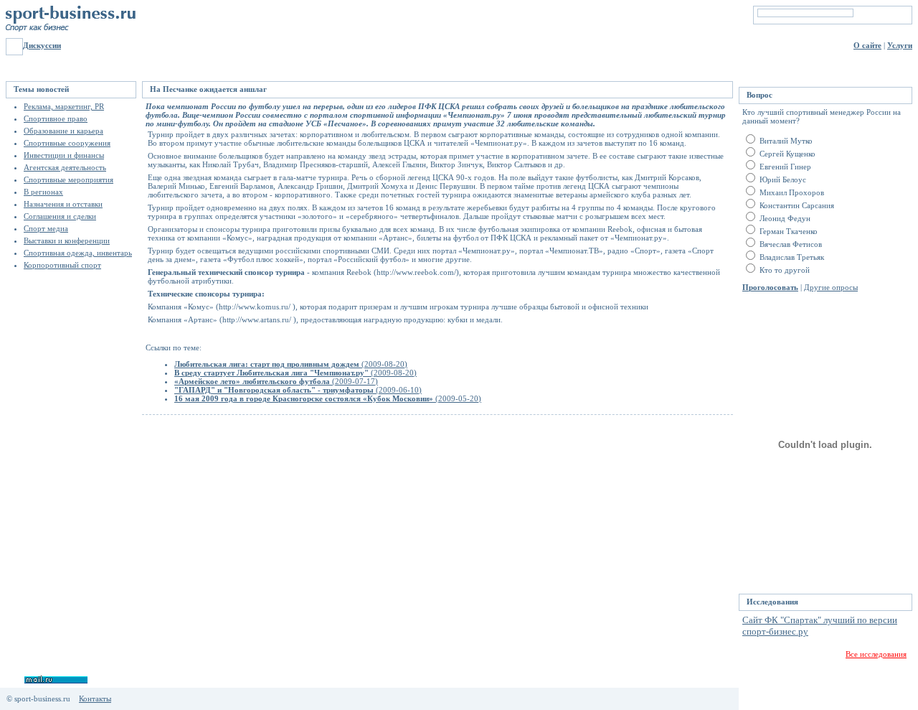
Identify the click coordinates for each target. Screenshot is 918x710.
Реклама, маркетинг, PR (64, 106)
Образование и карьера (63, 130)
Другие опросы (831, 287)
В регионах (43, 191)
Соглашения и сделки (60, 216)
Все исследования (876, 654)
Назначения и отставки (63, 204)
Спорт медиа (46, 228)
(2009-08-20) (290, 364)
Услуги (899, 45)
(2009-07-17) (276, 381)
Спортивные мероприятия (68, 179)
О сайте (867, 45)
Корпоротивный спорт (62, 265)
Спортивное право (55, 118)
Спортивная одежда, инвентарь (78, 252)
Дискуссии (42, 45)
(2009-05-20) (327, 398)
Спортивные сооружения (67, 143)
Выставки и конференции (67, 240)
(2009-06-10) (298, 390)
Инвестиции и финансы (64, 155)
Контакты (95, 698)
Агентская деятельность (65, 167)
